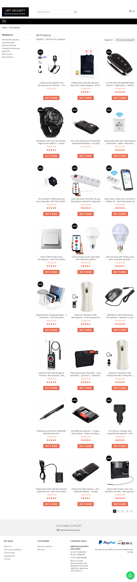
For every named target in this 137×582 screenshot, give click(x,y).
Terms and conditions (12, 549)
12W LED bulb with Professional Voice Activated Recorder (120, 258)
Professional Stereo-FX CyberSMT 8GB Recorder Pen (51, 432)
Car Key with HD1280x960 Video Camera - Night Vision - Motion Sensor (120, 84)
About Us (7, 546)
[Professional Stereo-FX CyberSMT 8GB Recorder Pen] (51, 412)
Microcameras (7, 57)
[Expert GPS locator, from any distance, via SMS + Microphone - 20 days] (120, 470)
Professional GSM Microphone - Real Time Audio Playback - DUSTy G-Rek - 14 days (86, 84)
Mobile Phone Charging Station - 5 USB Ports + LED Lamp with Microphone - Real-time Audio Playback (51, 316)
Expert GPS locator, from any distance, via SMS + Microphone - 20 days (120, 490)
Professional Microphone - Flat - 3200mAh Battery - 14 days (85, 490)
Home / (5, 27)
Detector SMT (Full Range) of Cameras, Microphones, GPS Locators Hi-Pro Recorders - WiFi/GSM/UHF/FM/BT (51, 374)
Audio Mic (6, 51)
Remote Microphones (10, 39)
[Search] (75, 12)
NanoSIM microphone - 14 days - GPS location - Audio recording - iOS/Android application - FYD (85, 432)
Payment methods (44, 546)
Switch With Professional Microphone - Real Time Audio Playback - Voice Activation (51, 258)
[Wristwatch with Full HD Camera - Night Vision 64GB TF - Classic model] (51, 122)
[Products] (4, 22)
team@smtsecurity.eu (70, 530)
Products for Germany (11, 48)
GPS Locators (7, 54)
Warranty (41, 549)
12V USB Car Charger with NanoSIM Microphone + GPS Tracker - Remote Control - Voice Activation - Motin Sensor (120, 432)
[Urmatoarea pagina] (131, 511)
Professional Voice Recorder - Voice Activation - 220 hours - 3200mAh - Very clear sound (85, 374)
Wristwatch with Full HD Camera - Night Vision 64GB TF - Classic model (51, 142)
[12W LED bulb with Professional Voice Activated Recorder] (120, 238)
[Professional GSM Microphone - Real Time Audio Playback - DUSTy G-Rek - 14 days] (85, 64)
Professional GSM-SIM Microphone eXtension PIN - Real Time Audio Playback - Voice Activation (51, 490)
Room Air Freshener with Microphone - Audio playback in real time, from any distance (85, 316)
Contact (7, 559)
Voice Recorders (8, 42)
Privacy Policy (9, 552)
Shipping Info (9, 556)
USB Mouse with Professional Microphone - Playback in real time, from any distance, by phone (119, 316)
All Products (14, 27)
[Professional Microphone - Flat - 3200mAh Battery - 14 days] (85, 470)
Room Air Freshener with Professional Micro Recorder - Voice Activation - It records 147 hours (120, 374)
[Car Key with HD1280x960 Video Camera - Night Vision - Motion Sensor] (120, 64)
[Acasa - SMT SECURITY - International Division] (15, 12)
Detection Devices (9, 45)
